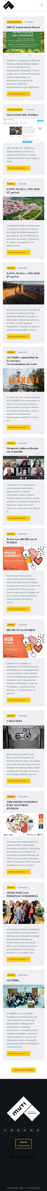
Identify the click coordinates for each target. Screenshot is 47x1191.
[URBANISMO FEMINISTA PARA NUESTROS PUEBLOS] (23, 824)
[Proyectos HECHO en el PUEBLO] (23, 558)
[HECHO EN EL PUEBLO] (23, 646)
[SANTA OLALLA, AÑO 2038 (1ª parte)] (23, 292)
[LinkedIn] (31, 1130)
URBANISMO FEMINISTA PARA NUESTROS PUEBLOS (22, 805)
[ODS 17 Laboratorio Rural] (23, 43)
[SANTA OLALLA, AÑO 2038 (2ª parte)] (23, 208)
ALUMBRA (13, 980)
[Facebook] (5, 1130)
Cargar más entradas (23, 1070)
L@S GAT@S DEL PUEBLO (22, 114)
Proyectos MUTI (14, 22)
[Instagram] (18, 1130)
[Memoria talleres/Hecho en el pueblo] (23, 467)
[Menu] (41, 5)
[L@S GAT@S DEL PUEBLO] (23, 131)
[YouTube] (38, 1130)
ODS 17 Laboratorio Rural (23, 27)
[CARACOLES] (23, 737)
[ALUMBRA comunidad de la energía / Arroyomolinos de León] (23, 380)
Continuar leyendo (19, 94)
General (11, 184)
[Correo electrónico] (25, 1130)
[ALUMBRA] (23, 996)
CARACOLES (14, 721)
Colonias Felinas (15, 110)
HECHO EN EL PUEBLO (21, 630)
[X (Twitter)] (11, 1130)
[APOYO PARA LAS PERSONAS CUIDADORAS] (23, 912)
